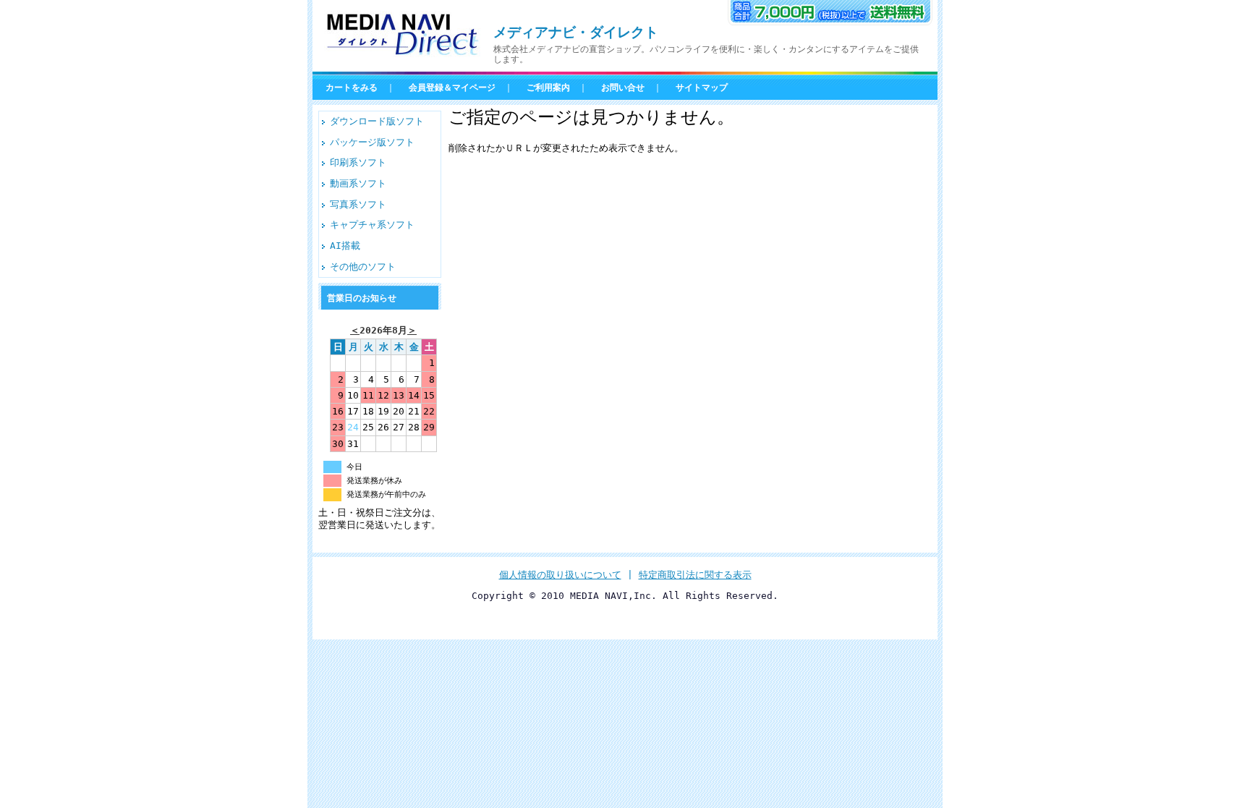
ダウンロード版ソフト (377, 121)
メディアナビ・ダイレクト (575, 32)
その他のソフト (363, 266)
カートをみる (352, 87)
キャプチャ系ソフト (372, 224)
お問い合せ (623, 87)
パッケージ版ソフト (372, 142)
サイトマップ (702, 87)
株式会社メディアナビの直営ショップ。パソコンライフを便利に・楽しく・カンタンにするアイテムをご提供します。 (706, 54)
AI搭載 (345, 245)
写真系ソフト (358, 204)
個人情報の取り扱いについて (560, 574)
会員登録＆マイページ (452, 87)
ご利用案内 (548, 87)
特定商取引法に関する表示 (695, 574)
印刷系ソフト (358, 162)
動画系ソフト (358, 183)
